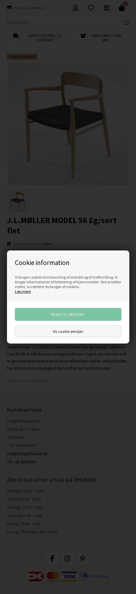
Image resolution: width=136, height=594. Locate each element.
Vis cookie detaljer (68, 331)
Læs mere (23, 291)
